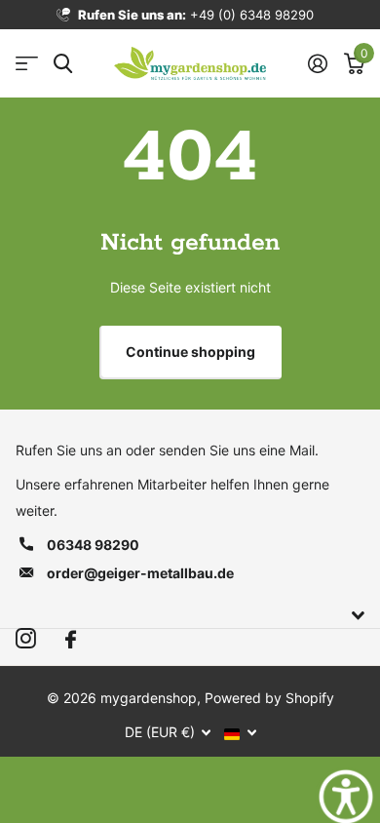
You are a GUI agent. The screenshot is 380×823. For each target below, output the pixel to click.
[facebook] (70, 640)
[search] (63, 64)
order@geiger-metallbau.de (140, 573)
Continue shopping (190, 351)
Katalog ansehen (27, 64)
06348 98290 (93, 544)
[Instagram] (26, 639)
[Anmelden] (317, 63)
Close (190, 616)
